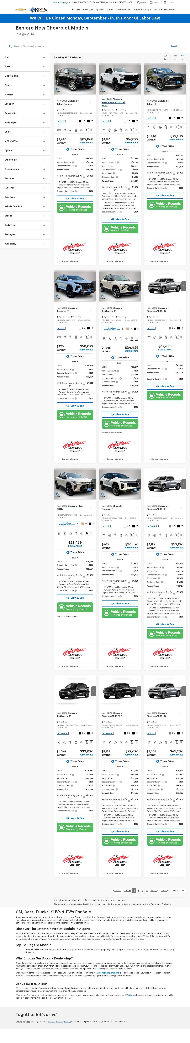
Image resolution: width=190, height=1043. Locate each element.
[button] (93, 79)
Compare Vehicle (69, 261)
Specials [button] (100, 10)
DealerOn (51, 1022)
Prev (127, 891)
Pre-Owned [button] (88, 10)
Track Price (77, 149)
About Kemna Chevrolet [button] (164, 10)
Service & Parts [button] (123, 10)
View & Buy (77, 198)
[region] (75, 175)
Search (174, 46)
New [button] (78, 10)
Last (164, 891)
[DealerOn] (23, 1022)
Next (153, 891)
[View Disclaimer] (81, 130)
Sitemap (59, 1022)
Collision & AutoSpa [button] (142, 10)
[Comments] (87, 130)
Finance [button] (110, 10)
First (117, 891)
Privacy (67, 1022)
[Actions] (90, 102)
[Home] (73, 9)
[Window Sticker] (91, 130)
